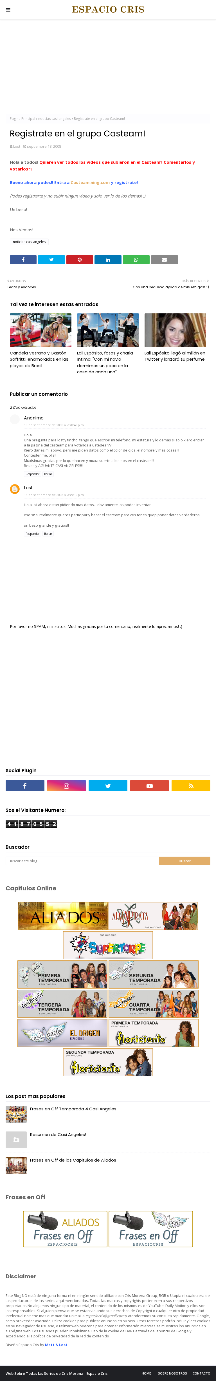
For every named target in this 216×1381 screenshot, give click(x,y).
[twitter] (108, 785)
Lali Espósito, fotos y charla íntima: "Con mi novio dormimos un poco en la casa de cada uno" (105, 362)
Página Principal (22, 118)
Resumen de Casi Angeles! (58, 1134)
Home (146, 1373)
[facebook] (25, 785)
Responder (32, 474)
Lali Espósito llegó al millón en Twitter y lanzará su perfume (175, 356)
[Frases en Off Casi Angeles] (150, 1245)
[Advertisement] (108, 67)
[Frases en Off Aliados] (65, 1245)
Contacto (201, 1373)
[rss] (191, 785)
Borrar (48, 474)
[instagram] (66, 785)
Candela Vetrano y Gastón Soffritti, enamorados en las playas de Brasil (39, 359)
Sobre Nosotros (172, 1373)
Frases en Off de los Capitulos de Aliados (73, 1160)
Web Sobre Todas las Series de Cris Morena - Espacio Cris (56, 1373)
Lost (16, 146)
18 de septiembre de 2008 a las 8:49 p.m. (54, 425)
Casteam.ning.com (90, 182)
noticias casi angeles (54, 118)
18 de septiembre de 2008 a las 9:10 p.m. (54, 495)
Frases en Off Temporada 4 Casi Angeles (73, 1109)
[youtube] (149, 785)
